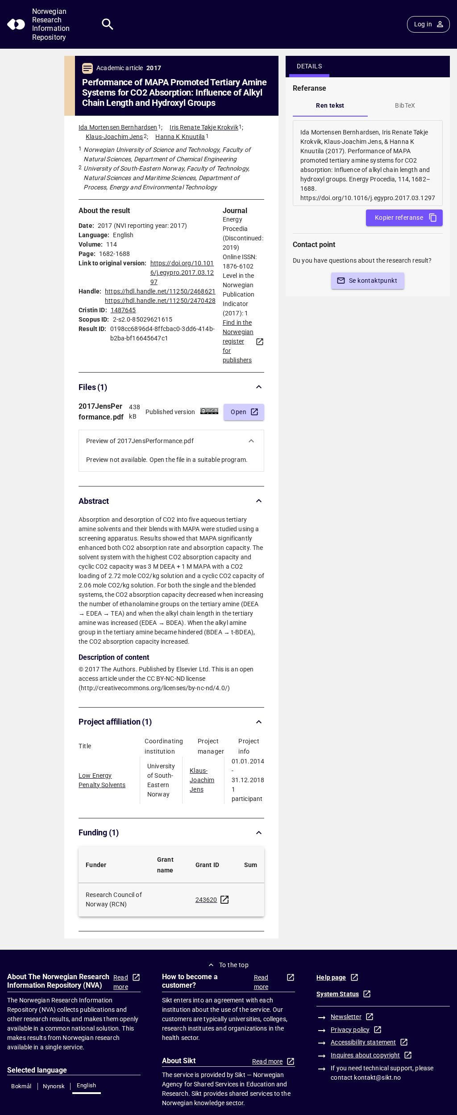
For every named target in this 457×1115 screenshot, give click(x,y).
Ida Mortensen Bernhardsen (118, 127)
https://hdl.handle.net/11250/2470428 (160, 300)
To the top (234, 964)
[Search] (107, 24)
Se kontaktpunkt (373, 280)
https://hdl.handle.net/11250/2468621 (160, 291)
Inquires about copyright (365, 1055)
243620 (206, 899)
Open (238, 411)
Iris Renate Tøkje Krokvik (204, 127)
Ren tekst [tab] (330, 105)
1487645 (123, 310)
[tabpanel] (368, 163)
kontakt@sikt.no (377, 1077)
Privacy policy (350, 1029)
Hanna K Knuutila (180, 136)
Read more (120, 982)
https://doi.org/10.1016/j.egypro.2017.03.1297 (182, 272)
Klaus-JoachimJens (202, 780)
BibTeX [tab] (405, 105)
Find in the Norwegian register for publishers (238, 341)
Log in (423, 24)
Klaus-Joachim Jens (114, 136)
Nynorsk (54, 1086)
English (86, 1085)
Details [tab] (309, 66)
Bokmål (21, 1086)
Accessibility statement (363, 1042)
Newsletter (346, 1016)
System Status (337, 994)
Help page (331, 977)
